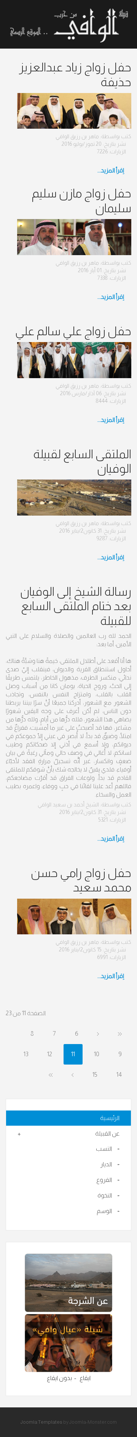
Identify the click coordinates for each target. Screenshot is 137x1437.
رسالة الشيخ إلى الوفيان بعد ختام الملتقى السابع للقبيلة (75, 606)
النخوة (104, 1195)
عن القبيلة (107, 1133)
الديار (106, 1164)
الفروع (104, 1180)
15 (94, 1074)
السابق (98, 1034)
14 (119, 1074)
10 (96, 1054)
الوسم (104, 1211)
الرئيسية (109, 1118)
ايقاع (85, 1378)
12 (49, 1054)
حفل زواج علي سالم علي (73, 331)
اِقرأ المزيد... (111, 170)
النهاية (50, 1075)
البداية (119, 1034)
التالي (72, 1075)
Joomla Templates (41, 1422)
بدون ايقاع (59, 1378)
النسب (104, 1148)
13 (26, 1054)
